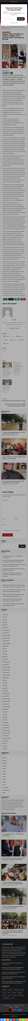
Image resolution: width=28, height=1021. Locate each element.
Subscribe (21, 18)
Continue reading (14, 22)
